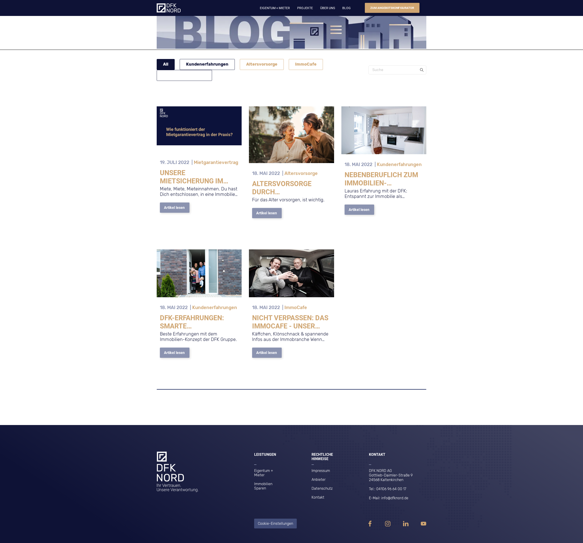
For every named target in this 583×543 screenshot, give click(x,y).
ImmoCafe (306, 64)
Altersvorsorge (261, 64)
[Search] (421, 69)
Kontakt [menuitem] (318, 497)
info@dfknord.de (394, 498)
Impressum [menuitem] (321, 471)
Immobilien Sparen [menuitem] (263, 486)
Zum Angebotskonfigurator (392, 8)
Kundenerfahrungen (207, 64)
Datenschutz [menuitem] (322, 488)
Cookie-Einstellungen (275, 523)
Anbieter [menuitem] (319, 479)
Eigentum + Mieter (275, 8)
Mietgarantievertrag (184, 75)
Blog (346, 8)
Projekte (305, 8)
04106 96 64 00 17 (391, 489)
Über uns (327, 8)
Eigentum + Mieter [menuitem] (263, 473)
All (165, 64)
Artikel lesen (174, 207)
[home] (169, 7)
